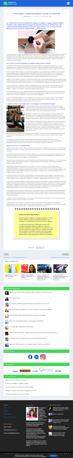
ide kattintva (43, 456)
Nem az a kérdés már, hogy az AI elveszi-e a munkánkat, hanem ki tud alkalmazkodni (44, 277)
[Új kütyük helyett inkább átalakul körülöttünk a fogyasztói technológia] (7, 316)
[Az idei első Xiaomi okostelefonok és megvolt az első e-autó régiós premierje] (60, 268)
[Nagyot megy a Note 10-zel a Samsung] (12, 268)
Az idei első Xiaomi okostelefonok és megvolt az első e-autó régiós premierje (60, 277)
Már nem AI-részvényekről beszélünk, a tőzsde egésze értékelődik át (26, 321)
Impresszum (7, 407)
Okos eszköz (45, 16)
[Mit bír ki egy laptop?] (7, 299)
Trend (49, 16)
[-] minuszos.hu (10, 376)
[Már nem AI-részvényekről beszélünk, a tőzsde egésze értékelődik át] (7, 322)
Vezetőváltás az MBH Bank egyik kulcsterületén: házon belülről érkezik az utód (29, 303)
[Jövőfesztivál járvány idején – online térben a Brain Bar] (28, 268)
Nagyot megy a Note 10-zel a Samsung (12, 275)
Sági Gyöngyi (27, 16)
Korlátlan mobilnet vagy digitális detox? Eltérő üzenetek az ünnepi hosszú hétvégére (30, 309)
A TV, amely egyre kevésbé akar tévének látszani (21, 326)
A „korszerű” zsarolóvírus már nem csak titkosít (17, 394)
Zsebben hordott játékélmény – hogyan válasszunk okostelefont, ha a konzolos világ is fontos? (33, 332)
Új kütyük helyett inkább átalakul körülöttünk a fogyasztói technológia (27, 315)
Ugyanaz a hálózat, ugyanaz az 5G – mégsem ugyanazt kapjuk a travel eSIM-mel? (30, 344)
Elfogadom (53, 455)
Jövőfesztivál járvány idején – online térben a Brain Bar (27, 276)
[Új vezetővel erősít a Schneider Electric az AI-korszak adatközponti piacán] (7, 339)
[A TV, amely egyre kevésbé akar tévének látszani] (7, 328)
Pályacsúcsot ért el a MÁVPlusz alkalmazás (16, 380)
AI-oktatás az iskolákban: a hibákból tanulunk (16, 383)
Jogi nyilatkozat (8, 414)
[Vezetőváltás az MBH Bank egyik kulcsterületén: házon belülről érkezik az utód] (7, 304)
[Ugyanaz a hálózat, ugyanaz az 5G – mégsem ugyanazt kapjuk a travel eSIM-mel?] (7, 345)
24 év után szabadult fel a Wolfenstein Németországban (19, 387)
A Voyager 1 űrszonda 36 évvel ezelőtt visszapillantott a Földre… (21, 390)
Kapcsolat (6, 411)
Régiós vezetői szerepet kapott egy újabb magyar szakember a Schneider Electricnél (30, 292)
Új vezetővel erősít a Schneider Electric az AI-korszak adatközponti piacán (27, 338)
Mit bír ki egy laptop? (14, 298)
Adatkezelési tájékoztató (10, 417)
